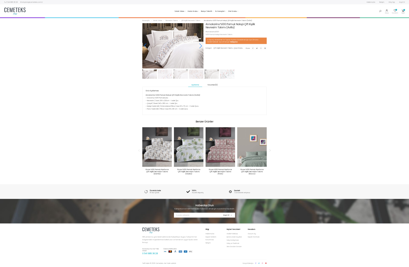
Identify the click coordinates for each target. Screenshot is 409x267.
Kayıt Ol (402, 2)
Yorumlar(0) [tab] (212, 85)
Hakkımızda (371, 2)
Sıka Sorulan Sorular (234, 246)
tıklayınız (234, 42)
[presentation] (139, 150)
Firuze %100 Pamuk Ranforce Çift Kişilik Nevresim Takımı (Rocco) (252, 171)
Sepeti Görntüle (253, 237)
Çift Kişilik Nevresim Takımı (190, 20)
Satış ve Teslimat (233, 243)
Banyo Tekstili (206, 11)
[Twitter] (259, 263)
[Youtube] (266, 263)
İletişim (381, 2)
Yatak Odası (179, 11)
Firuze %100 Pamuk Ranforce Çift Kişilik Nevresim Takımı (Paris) (220, 171)
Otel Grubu (232, 11)
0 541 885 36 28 (150, 253)
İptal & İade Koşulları (234, 237)
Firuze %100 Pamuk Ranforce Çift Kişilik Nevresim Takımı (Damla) (157, 171)
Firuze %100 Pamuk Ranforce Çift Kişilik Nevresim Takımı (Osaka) (188, 171)
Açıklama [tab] (195, 85)
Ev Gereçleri (220, 11)
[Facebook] (255, 263)
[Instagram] (262, 263)
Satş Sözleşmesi (233, 240)
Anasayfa (146, 20)
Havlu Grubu (193, 11)
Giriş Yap (392, 2)
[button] (380, 11)
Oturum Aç (252, 234)
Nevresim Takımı (172, 20)
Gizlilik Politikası (232, 234)
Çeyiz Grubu (238, 48)
